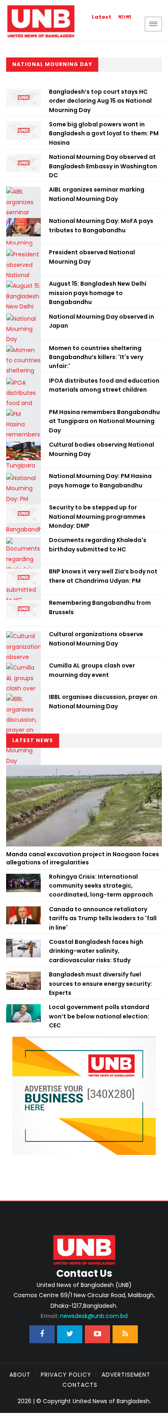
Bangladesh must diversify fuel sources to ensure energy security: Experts (100, 983)
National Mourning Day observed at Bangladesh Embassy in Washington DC (103, 166)
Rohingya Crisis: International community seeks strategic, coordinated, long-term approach (101, 886)
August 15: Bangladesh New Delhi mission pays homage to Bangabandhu (97, 293)
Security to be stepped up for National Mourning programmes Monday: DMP (97, 516)
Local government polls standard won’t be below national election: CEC (99, 1016)
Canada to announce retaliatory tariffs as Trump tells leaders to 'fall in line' (103, 918)
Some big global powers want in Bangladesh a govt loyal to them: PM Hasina (104, 133)
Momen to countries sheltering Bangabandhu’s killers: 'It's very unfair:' (96, 357)
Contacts (79, 1385)
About (20, 1375)
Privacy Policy (66, 1375)
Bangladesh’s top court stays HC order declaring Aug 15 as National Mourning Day (100, 101)
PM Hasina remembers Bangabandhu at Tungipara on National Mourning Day (104, 421)
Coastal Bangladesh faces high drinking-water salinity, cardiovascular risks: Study (96, 951)
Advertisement (126, 1375)
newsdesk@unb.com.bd (84, 1316)
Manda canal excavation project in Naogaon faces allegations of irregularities (82, 858)
